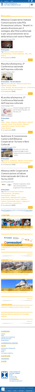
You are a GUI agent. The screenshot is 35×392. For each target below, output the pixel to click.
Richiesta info (5, 340)
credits (4, 390)
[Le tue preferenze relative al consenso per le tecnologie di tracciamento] (2, 389)
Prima (2, 210)
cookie (14, 390)
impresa (14, 122)
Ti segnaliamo (5, 358)
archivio (29, 254)
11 (18, 210)
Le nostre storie (13, 271)
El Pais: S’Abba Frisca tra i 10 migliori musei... (16, 229)
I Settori (3, 345)
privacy (9, 390)
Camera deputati (18, 53)
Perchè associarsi (6, 338)
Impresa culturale (10, 83)
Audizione (13, 160)
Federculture (22, 122)
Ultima (31, 210)
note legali (21, 390)
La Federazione (5, 331)
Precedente (7, 210)
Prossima (26, 210)
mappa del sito (29, 390)
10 (16, 210)
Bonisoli (8, 87)
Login (12, 1)
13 (21, 210)
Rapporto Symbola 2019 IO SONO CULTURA (15, 307)
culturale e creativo (7, 353)
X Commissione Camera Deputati (19, 162)
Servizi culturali (15, 81)
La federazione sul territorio (9, 343)
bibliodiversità (15, 197)
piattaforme (17, 203)
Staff (2, 335)
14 (23, 210)
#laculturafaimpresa (19, 87)
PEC (1, 1)
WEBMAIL (6, 1)
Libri (26, 53)
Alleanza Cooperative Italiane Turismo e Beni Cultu (15, 126)
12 (19, 210)
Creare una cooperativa (8, 337)
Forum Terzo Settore (15, 124)
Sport (30, 245)
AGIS (2, 122)
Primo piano (5, 49)
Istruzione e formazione (25, 271)
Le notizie (3, 361)
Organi (3, 334)
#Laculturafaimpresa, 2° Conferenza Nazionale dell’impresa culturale (13, 100)
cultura (7, 122)
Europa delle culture (14, 201)
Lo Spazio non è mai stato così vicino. (14, 292)
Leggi (30, 59)
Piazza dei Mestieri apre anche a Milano (15, 274)
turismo (6, 160)
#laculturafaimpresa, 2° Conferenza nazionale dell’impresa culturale (13, 66)
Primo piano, (5, 81)
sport (2, 351)
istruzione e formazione (8, 348)
